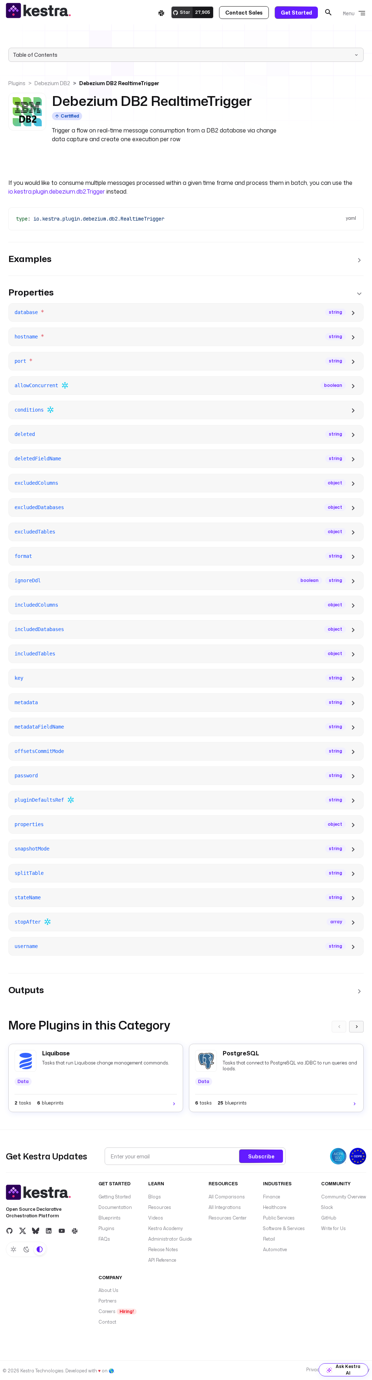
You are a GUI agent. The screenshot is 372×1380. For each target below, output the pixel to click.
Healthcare (274, 1207)
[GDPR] (357, 1156)
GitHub (328, 1218)
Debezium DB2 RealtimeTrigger (119, 83)
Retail (269, 1239)
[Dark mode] (26, 1249)
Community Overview (343, 1197)
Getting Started (114, 1197)
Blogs (154, 1197)
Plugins (16, 83)
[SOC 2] (338, 1156)
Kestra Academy (165, 1228)
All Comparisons (227, 1197)
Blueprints (109, 1218)
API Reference (162, 1260)
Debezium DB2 (52, 83)
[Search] (328, 12)
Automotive (275, 1249)
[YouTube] (61, 1230)
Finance (271, 1197)
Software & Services (284, 1228)
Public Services (279, 1218)
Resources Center (228, 1218)
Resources (159, 1207)
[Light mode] (13, 1249)
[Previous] (339, 1026)
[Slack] (161, 12)
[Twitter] (22, 1230)
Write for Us (333, 1228)
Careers (116, 1311)
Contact (107, 1322)
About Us (108, 1290)
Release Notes (163, 1249)
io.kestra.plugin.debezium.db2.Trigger (56, 191)
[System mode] (39, 1249)
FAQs (104, 1239)
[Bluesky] (35, 1230)
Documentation (115, 1207)
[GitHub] (9, 1230)
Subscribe (261, 1156)
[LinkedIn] (48, 1230)
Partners (107, 1301)
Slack (327, 1207)
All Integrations (225, 1207)
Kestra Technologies (42, 1371)
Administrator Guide (170, 1239)
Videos (155, 1218)
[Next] (356, 1026)
